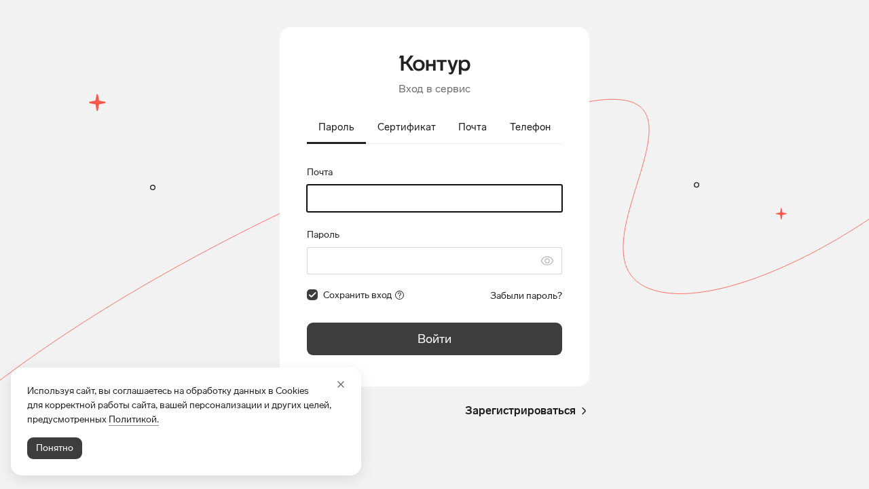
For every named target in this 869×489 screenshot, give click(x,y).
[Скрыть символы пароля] (547, 260)
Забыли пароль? (526, 296)
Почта (320, 172)
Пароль (323, 234)
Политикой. (134, 419)
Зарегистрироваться (520, 410)
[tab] (336, 128)
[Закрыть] (340, 384)
